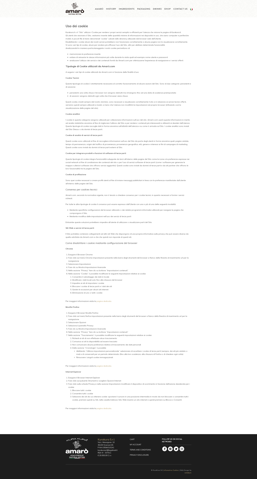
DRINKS (157, 9)
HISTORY (111, 9)
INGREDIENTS (126, 9)
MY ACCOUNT (135, 444)
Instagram (181, 448)
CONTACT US (180, 9)
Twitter (176, 448)
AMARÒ (99, 9)
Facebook (164, 448)
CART (132, 439)
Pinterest (170, 448)
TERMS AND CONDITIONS (140, 450)
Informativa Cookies (171, 470)
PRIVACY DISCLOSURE (139, 455)
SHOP (167, 9)
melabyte (188, 473)
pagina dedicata (104, 301)
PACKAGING (143, 9)
